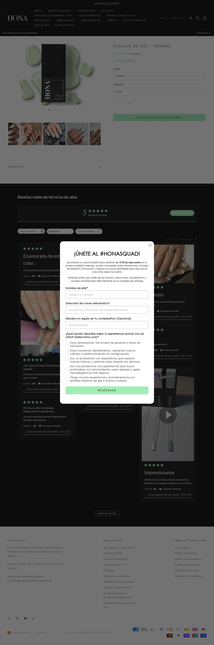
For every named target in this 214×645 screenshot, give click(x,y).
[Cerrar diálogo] (150, 245)
